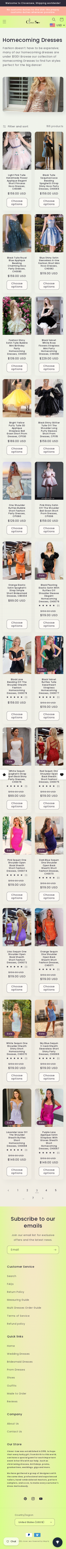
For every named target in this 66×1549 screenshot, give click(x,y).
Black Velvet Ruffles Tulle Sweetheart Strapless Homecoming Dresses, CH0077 (49, 686)
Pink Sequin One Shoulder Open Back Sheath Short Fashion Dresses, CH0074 (17, 865)
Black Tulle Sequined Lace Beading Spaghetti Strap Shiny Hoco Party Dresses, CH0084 (49, 182)
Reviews (12, 1401)
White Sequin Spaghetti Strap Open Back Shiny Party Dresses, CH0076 (17, 776)
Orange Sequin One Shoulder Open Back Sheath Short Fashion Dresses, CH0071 (49, 958)
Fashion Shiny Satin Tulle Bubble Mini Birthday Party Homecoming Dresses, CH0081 (17, 347)
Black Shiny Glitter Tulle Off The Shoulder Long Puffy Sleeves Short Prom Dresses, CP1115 (49, 429)
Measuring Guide (18, 1300)
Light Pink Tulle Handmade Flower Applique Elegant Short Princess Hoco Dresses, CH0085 (16, 182)
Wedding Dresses (18, 1354)
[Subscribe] (55, 1250)
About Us (13, 1423)
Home (11, 1346)
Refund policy (16, 1324)
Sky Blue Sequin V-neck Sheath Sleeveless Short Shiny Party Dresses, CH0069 (49, 1049)
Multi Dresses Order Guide (24, 1308)
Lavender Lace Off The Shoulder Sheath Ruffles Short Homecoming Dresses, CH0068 (16, 1139)
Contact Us (14, 1431)
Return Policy (15, 1292)
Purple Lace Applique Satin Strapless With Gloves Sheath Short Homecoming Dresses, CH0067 (49, 1140)
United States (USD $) (31, 1522)
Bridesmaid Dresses (20, 1361)
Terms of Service (18, 1316)
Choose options (17, 202)
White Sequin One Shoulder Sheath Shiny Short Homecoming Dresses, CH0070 (17, 1049)
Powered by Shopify (40, 1541)
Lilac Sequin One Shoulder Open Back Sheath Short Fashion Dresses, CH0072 (17, 957)
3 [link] (37, 1190)
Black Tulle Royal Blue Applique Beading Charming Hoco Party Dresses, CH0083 (17, 264)
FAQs (10, 1284)
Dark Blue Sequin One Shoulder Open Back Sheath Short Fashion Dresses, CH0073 (49, 867)
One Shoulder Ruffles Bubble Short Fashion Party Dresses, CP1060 (17, 511)
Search (11, 1276)
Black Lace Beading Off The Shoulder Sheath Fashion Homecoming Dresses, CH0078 (17, 686)
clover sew (27, 1541)
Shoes (11, 1377)
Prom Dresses (16, 1369)
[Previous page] (8, 1190)
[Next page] (42, 1198)
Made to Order (16, 1393)
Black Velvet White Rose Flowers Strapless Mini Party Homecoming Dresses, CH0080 (49, 347)
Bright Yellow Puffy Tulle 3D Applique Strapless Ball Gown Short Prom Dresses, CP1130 (17, 429)
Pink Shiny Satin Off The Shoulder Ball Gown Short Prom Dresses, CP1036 (49, 511)
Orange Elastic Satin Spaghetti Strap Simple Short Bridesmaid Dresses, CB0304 (17, 590)
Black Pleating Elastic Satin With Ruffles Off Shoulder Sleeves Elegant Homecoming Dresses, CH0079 (49, 593)
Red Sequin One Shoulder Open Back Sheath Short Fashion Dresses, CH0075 (49, 776)
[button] (4, 21)
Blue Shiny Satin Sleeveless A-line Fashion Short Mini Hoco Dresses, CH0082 (49, 263)
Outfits (11, 1385)
